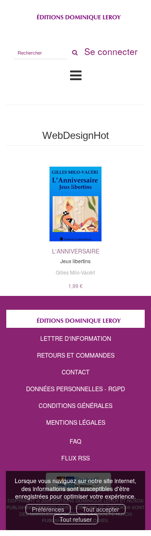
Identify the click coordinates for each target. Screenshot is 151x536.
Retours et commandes (76, 355)
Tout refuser (76, 519)
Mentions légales (75, 422)
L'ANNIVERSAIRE (75, 251)
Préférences (48, 509)
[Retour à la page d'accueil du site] (75, 15)
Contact (76, 372)
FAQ (75, 441)
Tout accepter (101, 509)
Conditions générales (75, 405)
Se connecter (111, 51)
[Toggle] (75, 75)
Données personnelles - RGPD (75, 388)
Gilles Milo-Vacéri (75, 272)
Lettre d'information (75, 338)
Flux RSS (75, 458)
